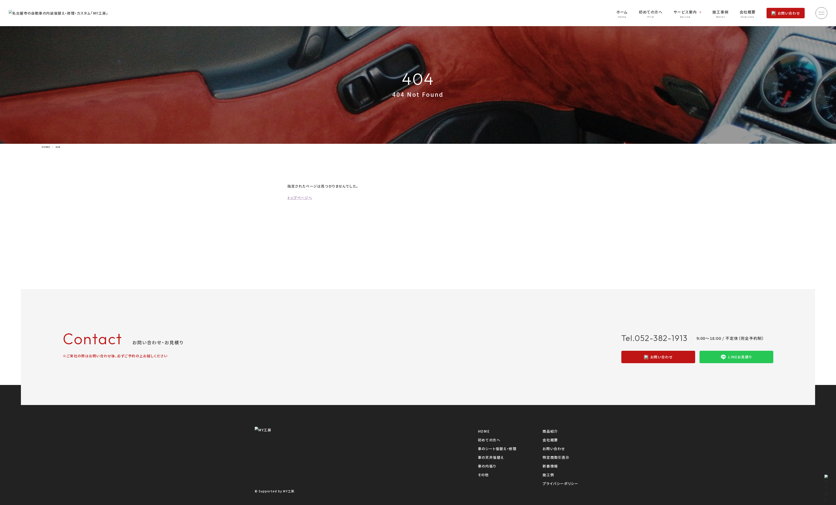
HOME (484, 431)
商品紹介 (550, 431)
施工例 (548, 474)
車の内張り (487, 466)
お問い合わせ (789, 13)
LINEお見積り (740, 356)
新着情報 (550, 466)
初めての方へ (651, 12)
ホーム (622, 12)
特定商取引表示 (556, 457)
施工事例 (720, 12)
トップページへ (299, 197)
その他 (483, 474)
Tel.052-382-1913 (654, 338)
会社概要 (748, 12)
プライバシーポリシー (560, 483)
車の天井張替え (491, 457)
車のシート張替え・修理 (497, 448)
